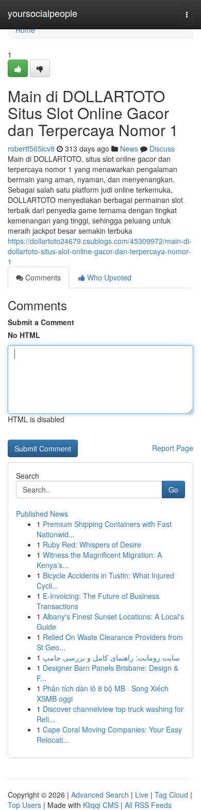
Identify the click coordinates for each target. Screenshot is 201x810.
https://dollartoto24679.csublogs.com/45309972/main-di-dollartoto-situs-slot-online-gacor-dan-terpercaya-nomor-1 (100, 251)
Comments (42, 277)
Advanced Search (100, 794)
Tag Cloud (171, 794)
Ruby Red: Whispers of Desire (92, 544)
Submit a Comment (41, 322)
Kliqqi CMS (101, 805)
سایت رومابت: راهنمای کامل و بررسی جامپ (111, 657)
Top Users (24, 805)
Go (173, 489)
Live (141, 794)
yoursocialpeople (42, 13)
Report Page (172, 448)
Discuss (162, 148)
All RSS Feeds (148, 805)
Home (25, 30)
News (129, 148)
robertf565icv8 (31, 148)
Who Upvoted (108, 277)
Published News (42, 513)
